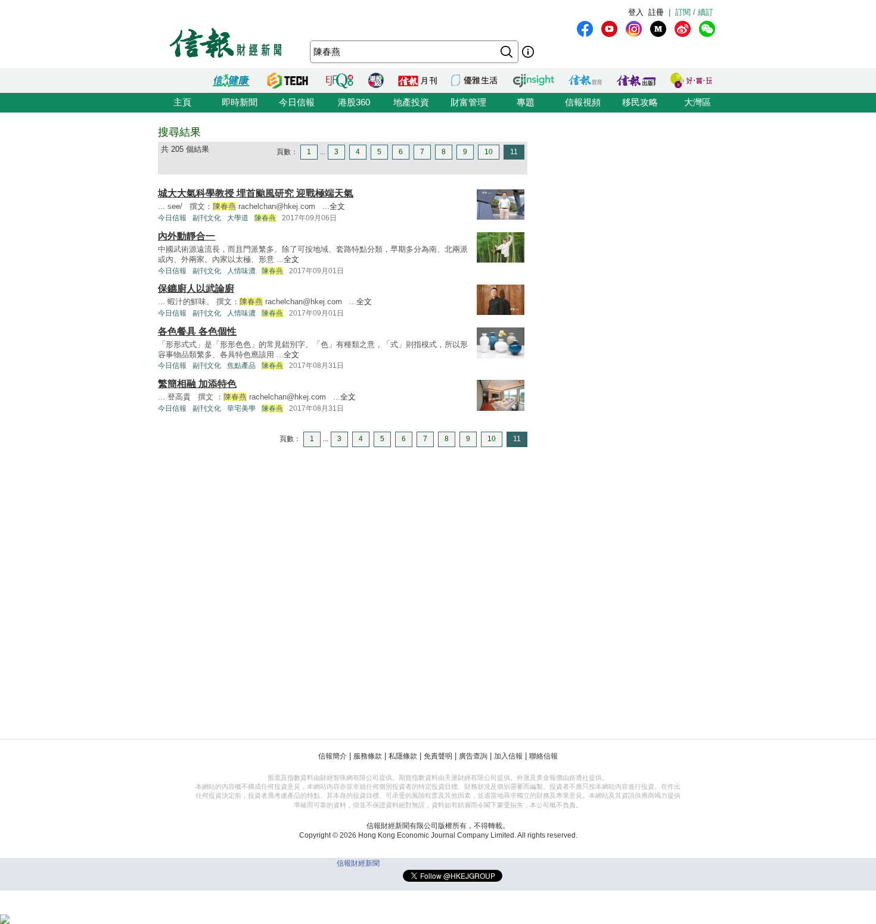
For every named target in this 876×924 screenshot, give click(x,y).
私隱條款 (403, 756)
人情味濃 (241, 271)
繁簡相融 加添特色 (197, 384)
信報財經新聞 (358, 863)
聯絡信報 (543, 756)
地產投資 (411, 102)
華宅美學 (241, 408)
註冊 (656, 12)
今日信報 (297, 102)
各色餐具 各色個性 (197, 331)
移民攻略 (640, 102)
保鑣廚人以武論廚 (196, 288)
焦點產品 (241, 365)
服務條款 (367, 756)
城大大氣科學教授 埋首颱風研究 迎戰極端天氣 (255, 193)
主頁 (182, 102)
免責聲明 (438, 756)
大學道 (237, 218)
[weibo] (683, 29)
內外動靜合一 (186, 236)
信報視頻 (583, 102)
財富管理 (468, 102)
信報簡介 (332, 756)
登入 (636, 12)
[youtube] (609, 29)
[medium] (658, 29)
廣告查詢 (473, 756)
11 (514, 152)
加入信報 (508, 756)
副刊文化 (206, 218)
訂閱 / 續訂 (694, 12)
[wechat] (707, 29)
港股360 (354, 102)
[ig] (634, 29)
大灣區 (697, 102)
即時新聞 (239, 102)
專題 (526, 102)
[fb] (585, 29)
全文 (337, 206)
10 (488, 152)
